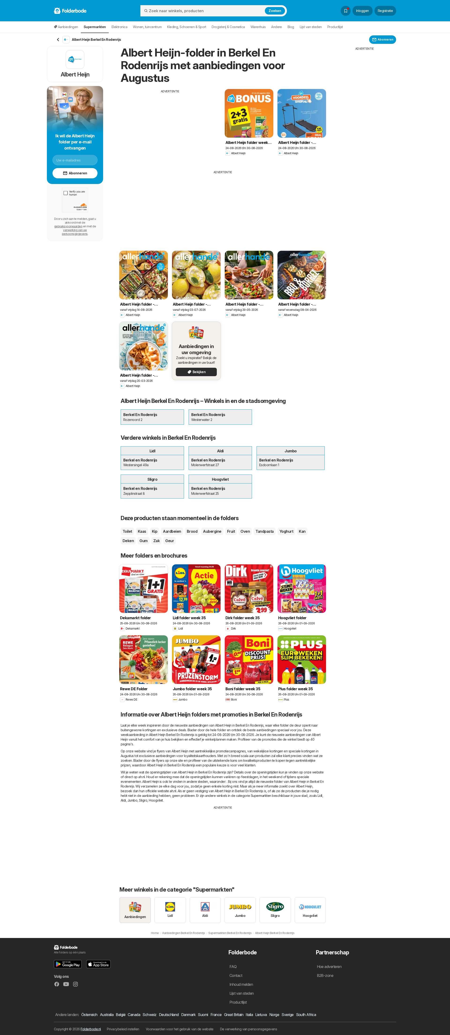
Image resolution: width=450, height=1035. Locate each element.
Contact (235, 975)
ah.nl (141, 777)
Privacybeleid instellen (123, 1029)
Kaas (142, 531)
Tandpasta (264, 531)
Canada (134, 1014)
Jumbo (132, 800)
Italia (249, 1014)
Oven (245, 531)
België (120, 1014)
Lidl (320, 796)
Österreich (89, 1014)
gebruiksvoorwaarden (68, 226)
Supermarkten (261, 796)
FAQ (232, 966)
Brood (192, 531)
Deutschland (169, 1014)
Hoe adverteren (329, 966)
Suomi (203, 1014)
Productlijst (335, 27)
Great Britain (233, 1014)
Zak (156, 540)
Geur (169, 540)
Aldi (123, 800)
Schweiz (149, 1014)
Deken (128, 540)
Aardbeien (172, 531)
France (216, 1014)
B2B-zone (325, 975)
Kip (154, 531)
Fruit (231, 531)
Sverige (287, 1014)
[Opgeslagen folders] (346, 11)
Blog (291, 27)
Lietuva (261, 1014)
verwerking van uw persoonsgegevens (75, 232)
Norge (274, 1014)
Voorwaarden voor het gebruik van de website (180, 1029)
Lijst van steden (311, 27)
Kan (302, 531)
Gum (143, 540)
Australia (106, 1014)
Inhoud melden (241, 984)
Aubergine (212, 531)
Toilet (127, 531)
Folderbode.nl (91, 1029)
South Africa (306, 1014)
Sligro (143, 800)
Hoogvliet (156, 800)
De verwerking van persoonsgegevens (248, 1029)
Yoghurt (286, 531)
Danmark (188, 1014)
